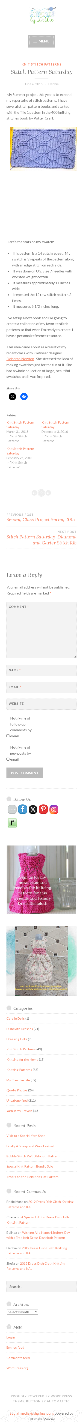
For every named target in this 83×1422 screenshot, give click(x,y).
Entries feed (15, 1347)
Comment (19, 607)
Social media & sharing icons (32, 1413)
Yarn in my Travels (19, 1111)
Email (15, 687)
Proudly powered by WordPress (41, 1396)
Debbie (53, 84)
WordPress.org (17, 1368)
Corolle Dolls (15, 1018)
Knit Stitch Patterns (42, 64)
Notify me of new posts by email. (20, 753)
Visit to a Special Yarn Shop (25, 1136)
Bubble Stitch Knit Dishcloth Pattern (32, 1156)
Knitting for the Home (22, 1059)
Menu (44, 41)
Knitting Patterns (19, 1070)
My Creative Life (18, 1080)
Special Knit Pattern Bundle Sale (29, 1166)
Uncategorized (17, 1100)
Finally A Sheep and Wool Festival (30, 1146)
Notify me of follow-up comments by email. (21, 727)
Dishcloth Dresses (19, 1029)
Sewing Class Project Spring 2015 (40, 518)
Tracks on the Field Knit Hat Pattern (32, 1177)
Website (16, 703)
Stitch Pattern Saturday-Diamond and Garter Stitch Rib (41, 538)
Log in (10, 1337)
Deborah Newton (20, 358)
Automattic (58, 1401)
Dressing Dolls (16, 1039)
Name (15, 670)
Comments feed (18, 1358)
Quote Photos (16, 1090)
